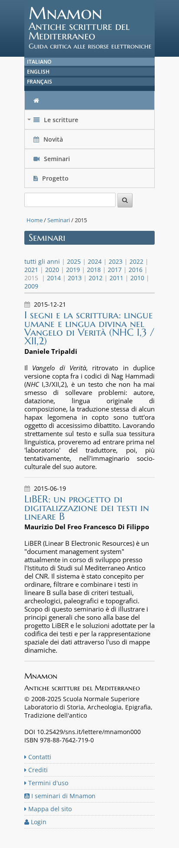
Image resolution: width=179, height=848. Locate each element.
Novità (53, 139)
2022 (136, 261)
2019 (73, 269)
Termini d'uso (47, 783)
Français (39, 81)
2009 (31, 286)
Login (37, 822)
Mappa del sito (49, 809)
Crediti (37, 770)
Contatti (39, 757)
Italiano (39, 61)
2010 (137, 278)
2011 (116, 278)
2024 (95, 261)
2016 (136, 269)
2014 (54, 278)
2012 (96, 278)
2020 (52, 269)
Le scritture (53, 122)
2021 (31, 269)
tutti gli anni (42, 261)
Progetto (55, 178)
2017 (115, 269)
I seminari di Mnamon (63, 796)
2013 (75, 278)
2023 (116, 261)
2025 (74, 261)
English (38, 71)
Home (35, 220)
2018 (94, 269)
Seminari (56, 159)
